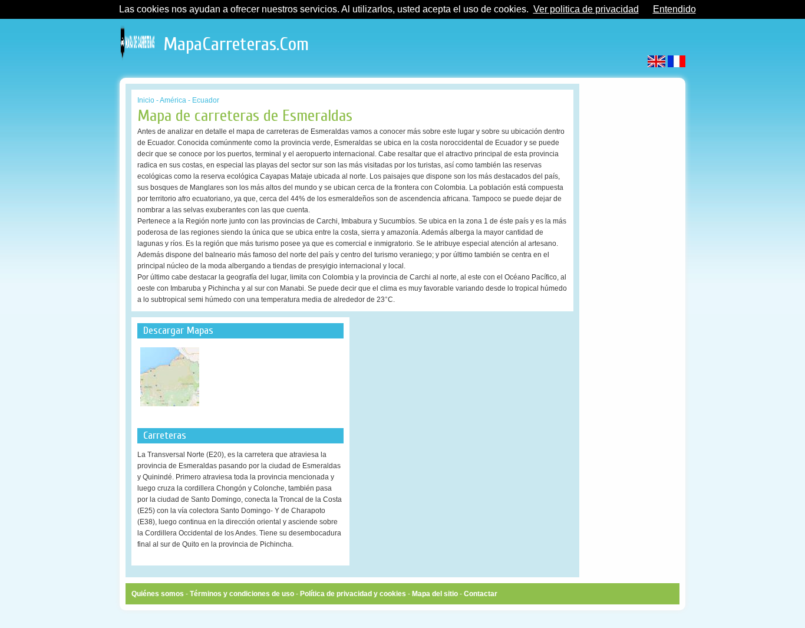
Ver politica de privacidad (586, 9)
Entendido (674, 9)
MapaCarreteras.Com (236, 41)
